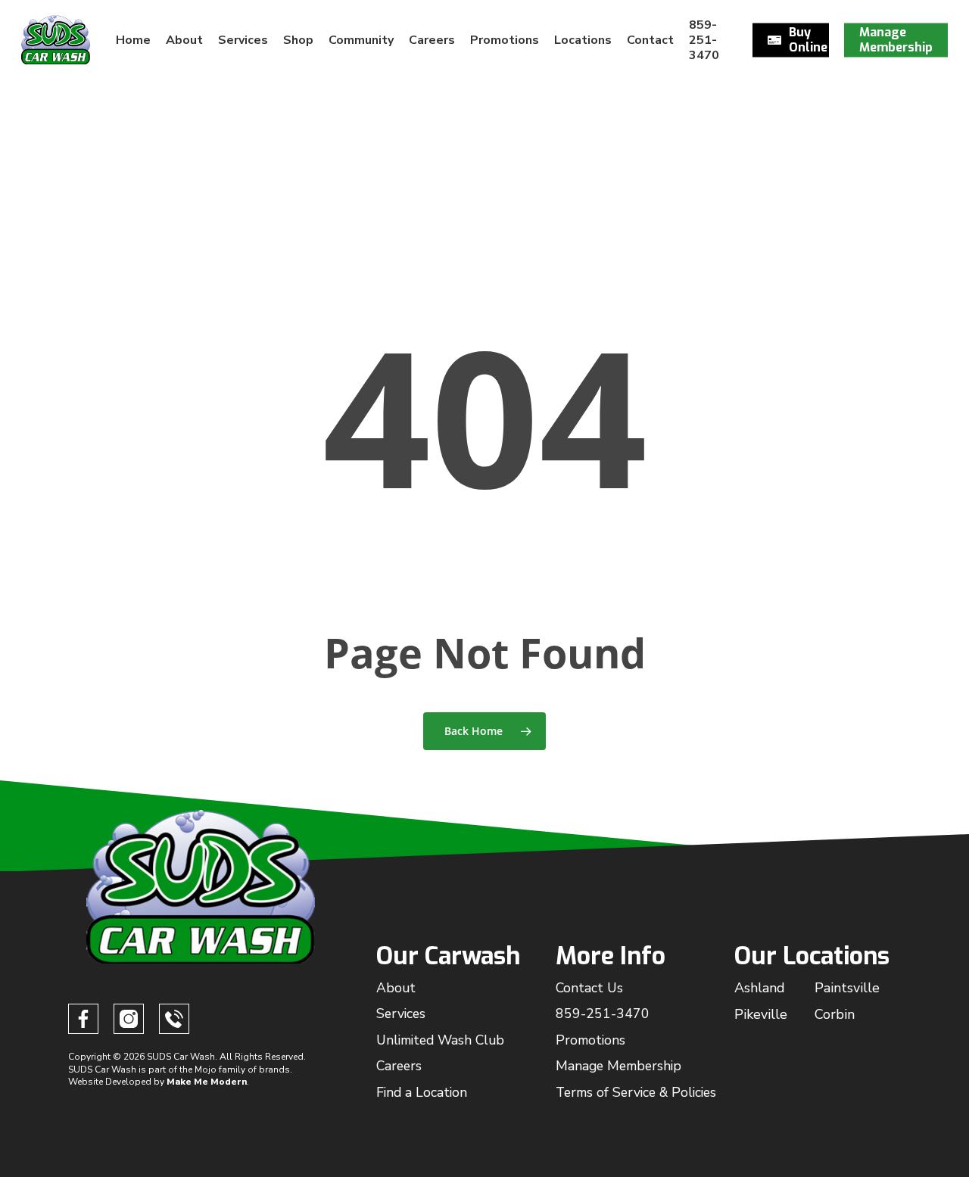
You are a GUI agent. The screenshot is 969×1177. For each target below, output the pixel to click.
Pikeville (760, 1014)
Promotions (590, 1040)
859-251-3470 (603, 1013)
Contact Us (589, 988)
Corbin (835, 1014)
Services (400, 1013)
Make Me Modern (207, 1082)
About (396, 988)
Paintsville (847, 988)
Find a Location (421, 1092)
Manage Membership (618, 1066)
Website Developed (109, 1082)
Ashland (759, 988)
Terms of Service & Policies (636, 1092)
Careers (399, 1066)
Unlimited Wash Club (440, 1040)
